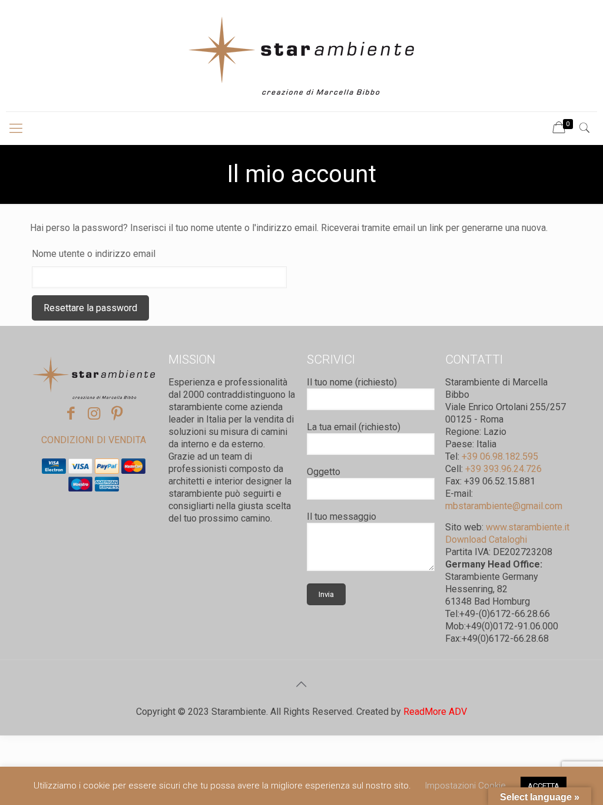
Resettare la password (90, 308)
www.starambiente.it (527, 527)
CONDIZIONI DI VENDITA (93, 440)
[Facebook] (71, 413)
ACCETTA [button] (543, 785)
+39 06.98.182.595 (498, 456)
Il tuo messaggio (341, 516)
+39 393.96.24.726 (502, 468)
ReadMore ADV (435, 711)
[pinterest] (117, 413)
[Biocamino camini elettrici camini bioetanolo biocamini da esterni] (301, 55)
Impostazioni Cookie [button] (465, 785)
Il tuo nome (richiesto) (352, 382)
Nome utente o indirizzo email (93, 253)
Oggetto (323, 471)
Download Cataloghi (486, 539)
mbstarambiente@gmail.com (503, 506)
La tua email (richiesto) (353, 427)
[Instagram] (94, 413)
